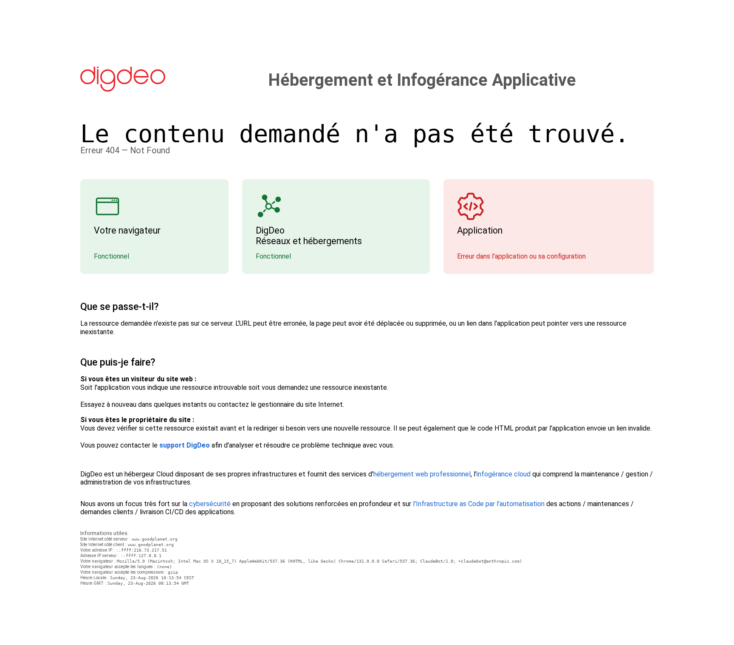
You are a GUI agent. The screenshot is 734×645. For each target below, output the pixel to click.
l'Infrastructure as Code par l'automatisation (479, 504)
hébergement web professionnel (422, 474)
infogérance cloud (504, 474)
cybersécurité (210, 504)
